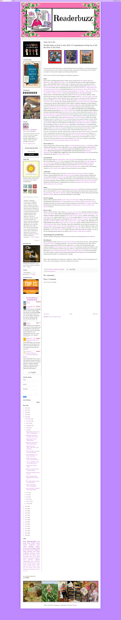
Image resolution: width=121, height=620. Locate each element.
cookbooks (26, 553)
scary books (34, 566)
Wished (28, 302)
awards (24, 564)
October (28, 423)
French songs (62, 201)
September (28, 425)
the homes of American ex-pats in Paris (87, 213)
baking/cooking (35, 548)
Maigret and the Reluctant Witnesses (81, 122)
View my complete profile (29, 143)
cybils (24, 546)
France (48, 271)
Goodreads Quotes (37, 240)
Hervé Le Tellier (50, 82)
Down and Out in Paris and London (84, 101)
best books (26, 550)
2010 (26, 530)
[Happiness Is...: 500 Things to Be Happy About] (25, 340)
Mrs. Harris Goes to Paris (62, 154)
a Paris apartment (76, 227)
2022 (26, 416)
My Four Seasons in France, (65, 115)
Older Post (95, 314)
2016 (26, 517)
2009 (26, 533)
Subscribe (31, 154)
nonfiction (32, 545)
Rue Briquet (61, 220)
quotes (38, 562)
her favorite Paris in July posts (68, 241)
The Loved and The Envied (78, 135)
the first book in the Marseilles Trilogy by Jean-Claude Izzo (64, 140)
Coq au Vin (58, 161)
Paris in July (52, 271)
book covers (64, 119)
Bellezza (79, 105)
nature (25, 551)
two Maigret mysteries (63, 124)
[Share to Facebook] (73, 269)
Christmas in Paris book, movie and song (86, 180)
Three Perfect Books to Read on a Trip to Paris (32, 481)
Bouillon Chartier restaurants (80, 219)
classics (31, 550)
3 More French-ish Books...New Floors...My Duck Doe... (32, 447)
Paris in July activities (49, 243)
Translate (33, 274)
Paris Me (51, 86)
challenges (37, 559)
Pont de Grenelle (68, 217)
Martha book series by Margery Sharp (61, 108)
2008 (26, 535)
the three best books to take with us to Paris (61, 107)
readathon (31, 546)
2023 (26, 414)
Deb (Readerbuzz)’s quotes (31, 197)
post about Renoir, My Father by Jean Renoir (55, 192)
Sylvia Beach (50, 194)
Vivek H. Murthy (35, 237)
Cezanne (59, 191)
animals (25, 562)
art (24, 555)
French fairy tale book (59, 136)
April (27, 497)
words (26, 555)
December (28, 418)
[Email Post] (67, 269)
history (33, 558)
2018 (26, 513)
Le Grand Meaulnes (75, 205)
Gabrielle (87, 152)
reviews (25, 545)
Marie (58, 86)
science (38, 566)
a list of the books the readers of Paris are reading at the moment (68, 250)
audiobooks (25, 569)
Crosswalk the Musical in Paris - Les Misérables (81, 145)
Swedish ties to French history (51, 178)
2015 (26, 519)
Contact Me (86, 38)
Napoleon (70, 147)
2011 (26, 528)
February (28, 501)
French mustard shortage (83, 164)
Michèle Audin (60, 82)
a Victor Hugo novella (57, 128)
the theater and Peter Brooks (75, 215)
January (28, 503)
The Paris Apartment (81, 133)
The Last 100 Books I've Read (31, 38)
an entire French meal (54, 168)
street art (76, 226)
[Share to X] (72, 269)
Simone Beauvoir (74, 189)
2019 (26, 510)
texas (24, 570)
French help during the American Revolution (76, 173)
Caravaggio (88, 203)
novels (38, 553)
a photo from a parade (68, 175)
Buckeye (28, 323)
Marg (85, 126)
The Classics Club (58, 38)
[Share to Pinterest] (74, 269)
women (38, 567)
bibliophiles (38, 569)
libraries (30, 551)
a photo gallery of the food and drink (67, 159)
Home (23, 38)
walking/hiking (26, 561)
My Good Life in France (50, 115)
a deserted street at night (74, 220)
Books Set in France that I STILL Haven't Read (32, 443)
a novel (67, 82)
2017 (26, 515)
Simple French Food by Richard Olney (70, 166)
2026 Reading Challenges (77, 38)
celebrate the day (61, 177)
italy (32, 561)
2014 (26, 521)
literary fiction (36, 564)
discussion (30, 569)
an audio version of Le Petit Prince (70, 199)
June (27, 492)
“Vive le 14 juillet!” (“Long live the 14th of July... (32, 462)
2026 (26, 408)
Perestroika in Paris (67, 112)
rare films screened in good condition (81, 231)
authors (38, 546)
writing (29, 558)
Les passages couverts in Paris (73, 212)
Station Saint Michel (49, 213)
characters (25, 558)
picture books (27, 548)
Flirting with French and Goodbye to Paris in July (32, 436)
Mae (73, 105)
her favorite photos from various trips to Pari (64, 247)
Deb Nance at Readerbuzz (30, 129)
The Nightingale (81, 93)
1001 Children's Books (34, 554)
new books (36, 551)
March (27, 499)
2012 (26, 526)
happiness (37, 550)
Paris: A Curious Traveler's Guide (87, 96)
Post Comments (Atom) (55, 316)
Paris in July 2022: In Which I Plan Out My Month (33, 489)
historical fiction (32, 567)
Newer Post (46, 314)
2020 (26, 508)
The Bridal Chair (76, 94)
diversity (32, 553)
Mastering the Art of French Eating (75, 117)
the (72, 219)
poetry (38, 556)
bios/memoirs (26, 556)
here (82, 80)
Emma (68, 105)
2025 (26, 410)
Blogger (75, 605)
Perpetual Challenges (67, 38)
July (27, 429)
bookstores (30, 559)
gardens (33, 569)
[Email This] (69, 269)
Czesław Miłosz (26, 357)
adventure (30, 566)
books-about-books (31, 562)
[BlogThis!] (71, 269)
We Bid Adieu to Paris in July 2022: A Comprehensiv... (33, 432)
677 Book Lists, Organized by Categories (46, 38)
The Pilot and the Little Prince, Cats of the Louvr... (32, 459)
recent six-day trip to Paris (57, 229)
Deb (90, 126)
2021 (26, 506)
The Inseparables (78, 138)
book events (31, 543)
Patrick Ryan (28, 324)
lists (24, 541)
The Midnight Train (30, 306)
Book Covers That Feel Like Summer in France (32, 469)
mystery (26, 570)
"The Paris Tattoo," (57, 93)
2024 (26, 412)
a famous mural (87, 217)
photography (31, 541)
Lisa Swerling (29, 341)
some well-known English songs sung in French (83, 201)
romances (25, 566)
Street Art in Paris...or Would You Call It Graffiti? (32, 451)
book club (25, 567)
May (27, 494)
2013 (26, 524)
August (28, 427)
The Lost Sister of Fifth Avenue (68, 110)
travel (38, 545)
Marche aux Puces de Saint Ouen (67, 222)
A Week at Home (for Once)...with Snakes (31, 485)
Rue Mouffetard (51, 220)
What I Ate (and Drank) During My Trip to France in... (32, 478)
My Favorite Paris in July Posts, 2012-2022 (31, 455)
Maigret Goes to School (84, 121)
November (28, 421)
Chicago (29, 564)
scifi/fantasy (37, 561)
